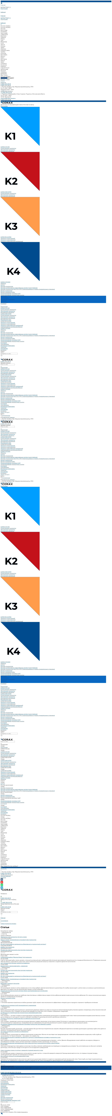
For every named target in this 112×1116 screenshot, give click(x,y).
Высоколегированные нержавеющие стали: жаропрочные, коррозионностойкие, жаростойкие (30, 1043)
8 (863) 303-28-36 (6, 873)
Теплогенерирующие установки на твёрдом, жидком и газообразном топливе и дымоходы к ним (30, 1037)
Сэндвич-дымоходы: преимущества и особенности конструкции (20, 1018)
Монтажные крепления (8, 196)
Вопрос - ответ (5, 79)
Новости (3, 82)
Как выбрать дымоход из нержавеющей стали (15, 1056)
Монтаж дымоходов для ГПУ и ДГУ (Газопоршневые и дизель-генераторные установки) (28, 289)
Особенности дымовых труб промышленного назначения (18, 1005)
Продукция (4, 306)
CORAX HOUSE (5, 147)
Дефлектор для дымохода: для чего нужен (14, 937)
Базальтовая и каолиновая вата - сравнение (14, 966)
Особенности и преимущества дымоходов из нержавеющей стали (21, 1012)
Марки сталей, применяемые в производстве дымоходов (18, 939)
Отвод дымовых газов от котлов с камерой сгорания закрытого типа (22, 1050)
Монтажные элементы (7, 151)
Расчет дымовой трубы (8, 292)
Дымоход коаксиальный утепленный (12, 241)
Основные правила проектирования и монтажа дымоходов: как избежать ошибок (26, 1024)
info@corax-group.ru (7, 91)
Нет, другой (10, 78)
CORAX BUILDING (6, 237)
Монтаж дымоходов (7, 286)
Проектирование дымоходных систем (12, 295)
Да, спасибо (4, 78)
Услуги (3, 331)
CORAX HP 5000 (5, 282)
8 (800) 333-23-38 (6, 907)
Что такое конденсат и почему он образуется (14, 1031)
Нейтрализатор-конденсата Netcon (11, 327)
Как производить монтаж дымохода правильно (15, 963)
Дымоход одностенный (8, 238)
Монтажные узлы (6, 319)
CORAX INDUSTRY (6, 192)
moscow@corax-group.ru (8, 98)
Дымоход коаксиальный (8, 240)
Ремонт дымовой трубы (8, 998)
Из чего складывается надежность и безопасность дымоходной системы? (23, 944)
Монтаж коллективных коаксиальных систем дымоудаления (19, 288)
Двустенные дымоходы (8, 149)
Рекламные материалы (8, 299)
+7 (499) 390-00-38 (6, 902)
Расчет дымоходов (6, 290)
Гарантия (3, 301)
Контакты (3, 350)
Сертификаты (5, 298)
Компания (4, 342)
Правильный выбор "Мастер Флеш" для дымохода (16, 957)
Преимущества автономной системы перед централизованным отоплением (24, 990)
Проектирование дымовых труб (10, 293)
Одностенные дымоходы (8, 148)
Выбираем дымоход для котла (10, 983)
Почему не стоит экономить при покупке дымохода (16, 950)
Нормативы (4, 302)
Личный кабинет (6, 876)
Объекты (3, 329)
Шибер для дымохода (7, 947)
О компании (4, 1081)
